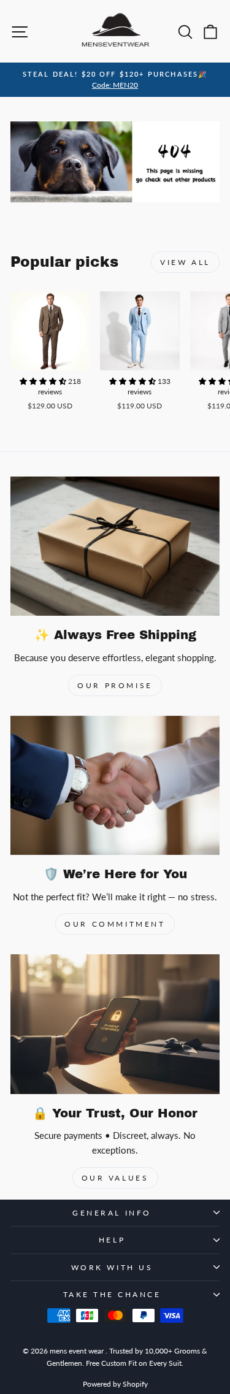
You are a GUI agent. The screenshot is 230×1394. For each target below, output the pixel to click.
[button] (44, 381)
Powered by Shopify (115, 1383)
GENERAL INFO (111, 1212)
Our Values (115, 1177)
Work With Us (112, 1267)
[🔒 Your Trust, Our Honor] (115, 1023)
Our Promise (115, 685)
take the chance (112, 1294)
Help (112, 1239)
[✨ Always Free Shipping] (115, 546)
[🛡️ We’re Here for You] (115, 785)
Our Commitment (114, 924)
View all (185, 262)
